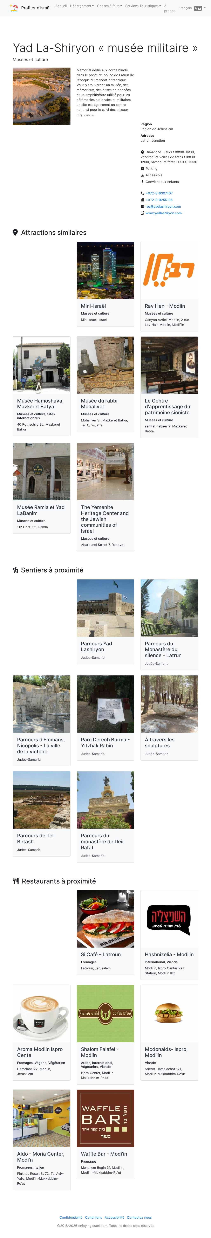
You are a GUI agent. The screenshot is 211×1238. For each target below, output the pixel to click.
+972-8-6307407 (159, 193)
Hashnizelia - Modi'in (169, 954)
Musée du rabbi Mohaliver (99, 404)
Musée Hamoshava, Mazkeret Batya (40, 404)
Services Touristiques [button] (141, 6)
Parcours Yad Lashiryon (96, 647)
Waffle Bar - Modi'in (104, 1154)
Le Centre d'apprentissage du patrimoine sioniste (167, 407)
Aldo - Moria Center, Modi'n (40, 1157)
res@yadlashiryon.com (163, 206)
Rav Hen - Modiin (165, 306)
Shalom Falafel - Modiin (100, 1052)
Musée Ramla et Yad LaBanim (41, 510)
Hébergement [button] (80, 6)
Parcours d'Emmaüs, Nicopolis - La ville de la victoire (41, 746)
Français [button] (186, 8)
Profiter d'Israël (35, 7)
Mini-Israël (93, 306)
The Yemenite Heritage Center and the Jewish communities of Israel (105, 519)
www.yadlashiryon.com (164, 213)
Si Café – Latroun (101, 954)
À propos (169, 8)
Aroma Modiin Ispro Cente (40, 1052)
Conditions (93, 1217)
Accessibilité (114, 1217)
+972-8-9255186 (159, 200)
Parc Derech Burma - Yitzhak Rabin (105, 743)
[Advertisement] (105, 28)
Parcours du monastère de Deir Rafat (102, 842)
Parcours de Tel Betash (35, 839)
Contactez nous (139, 1217)
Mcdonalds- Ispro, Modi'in (166, 1052)
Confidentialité (71, 1217)
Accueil (61, 6)
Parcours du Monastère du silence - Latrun (163, 650)
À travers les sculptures (160, 743)
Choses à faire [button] (108, 6)
